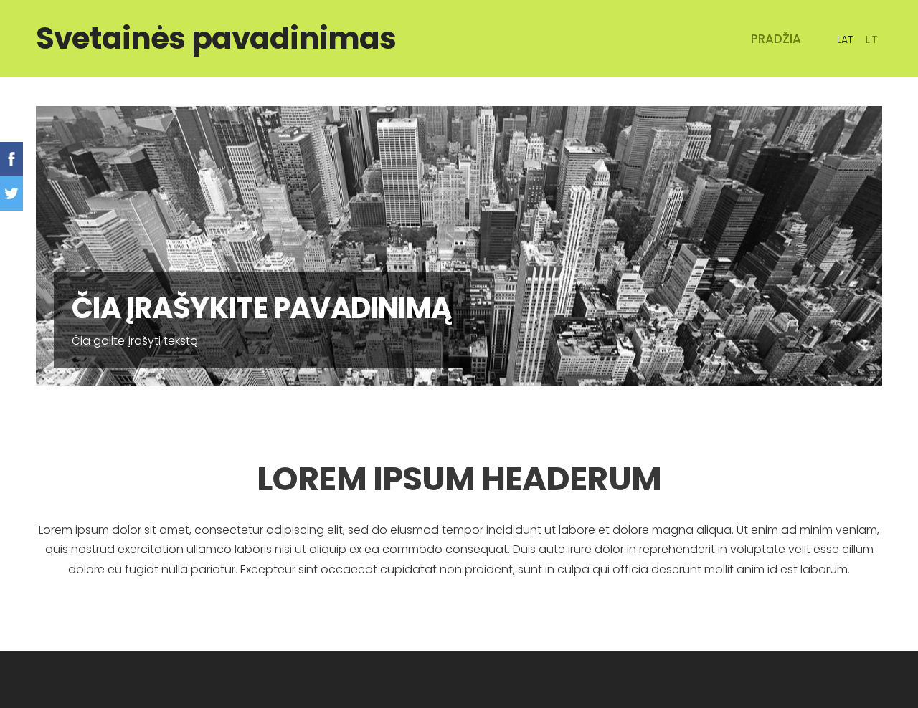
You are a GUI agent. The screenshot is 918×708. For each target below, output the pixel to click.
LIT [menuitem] (871, 39)
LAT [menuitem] (845, 39)
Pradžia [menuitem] (776, 38)
